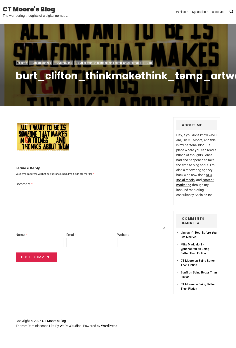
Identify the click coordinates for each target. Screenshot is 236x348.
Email (71, 235)
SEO (209, 175)
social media (185, 180)
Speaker (200, 12)
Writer (182, 12)
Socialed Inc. (204, 195)
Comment (24, 184)
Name (21, 235)
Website (123, 235)
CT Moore (187, 260)
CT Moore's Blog (29, 9)
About (218, 12)
